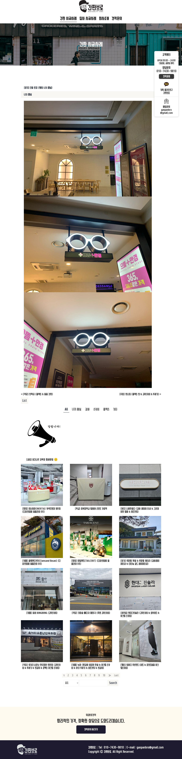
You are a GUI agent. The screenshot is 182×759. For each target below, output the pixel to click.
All (66, 409)
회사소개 (104, 18)
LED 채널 (76, 409)
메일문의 (166, 109)
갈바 (87, 409)
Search (113, 683)
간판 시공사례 (68, 18)
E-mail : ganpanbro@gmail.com (145, 747)
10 (104, 675)
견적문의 (117, 18)
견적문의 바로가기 (91, 729)
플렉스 (106, 409)
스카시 (96, 409)
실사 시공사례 (87, 18)
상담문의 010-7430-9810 (166, 69)
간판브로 (92, 747)
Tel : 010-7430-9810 (111, 747)
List (24, 400)
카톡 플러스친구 (166, 91)
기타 (115, 409)
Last (116, 675)
